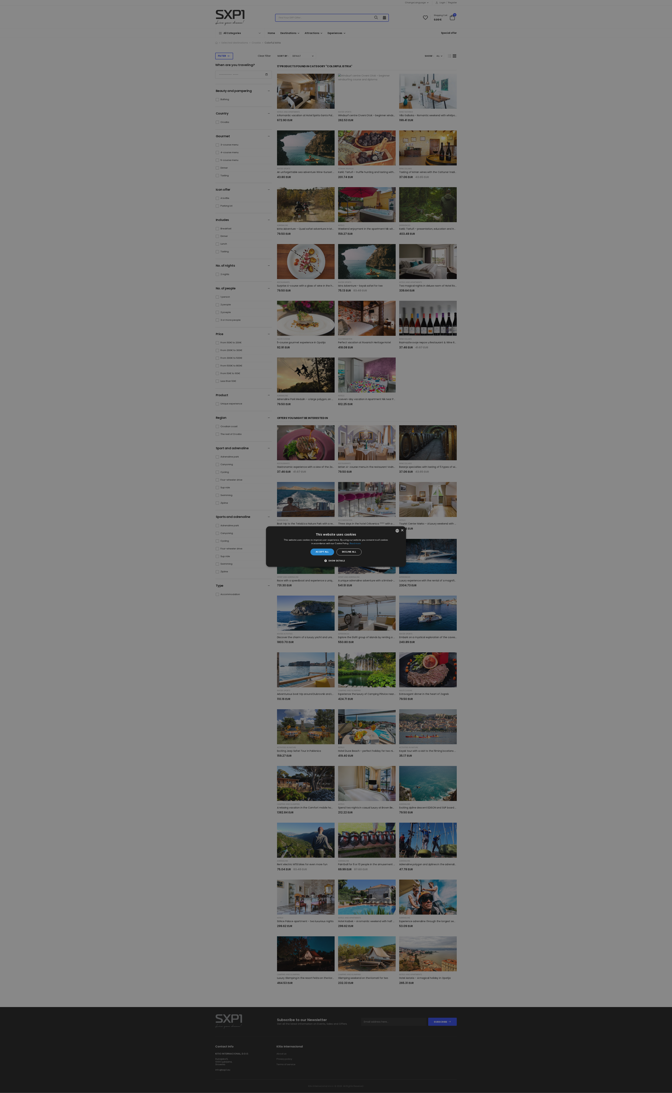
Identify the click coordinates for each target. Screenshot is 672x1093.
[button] (336, 560)
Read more (355, 543)
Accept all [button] (322, 551)
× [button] (402, 530)
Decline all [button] (349, 551)
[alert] (336, 546)
